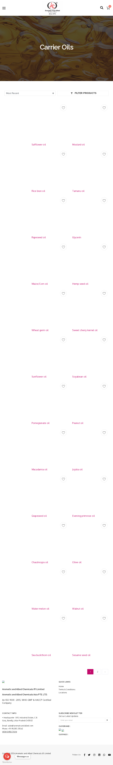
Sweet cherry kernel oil (84, 330)
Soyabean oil (79, 376)
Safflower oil (39, 144)
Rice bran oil (38, 190)
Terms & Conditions (67, 689)
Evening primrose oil (83, 515)
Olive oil (77, 562)
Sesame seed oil (81, 655)
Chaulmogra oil (40, 562)
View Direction (9, 732)
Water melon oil (40, 608)
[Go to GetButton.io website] (7, 762)
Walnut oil (78, 608)
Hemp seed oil (80, 283)
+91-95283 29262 (15, 729)
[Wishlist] (63, 108)
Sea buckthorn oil (41, 655)
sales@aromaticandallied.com (20, 726)
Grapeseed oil (39, 515)
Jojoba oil (77, 469)
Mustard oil (78, 144)
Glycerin (76, 237)
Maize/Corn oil (40, 283)
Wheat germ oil (40, 330)
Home (61, 686)
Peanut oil (77, 423)
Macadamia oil (39, 469)
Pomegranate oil (41, 423)
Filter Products (85, 93)
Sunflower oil (39, 376)
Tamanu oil (78, 190)
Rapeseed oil (39, 237)
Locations (63, 692)
